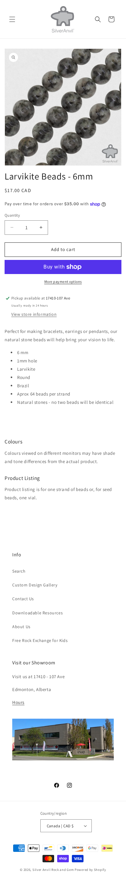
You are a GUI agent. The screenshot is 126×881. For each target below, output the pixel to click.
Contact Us (23, 598)
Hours (18, 702)
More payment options (63, 281)
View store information (34, 314)
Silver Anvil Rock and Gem (53, 869)
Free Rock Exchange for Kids (40, 640)
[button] (12, 19)
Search (19, 571)
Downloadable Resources (37, 613)
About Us (21, 626)
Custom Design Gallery (34, 585)
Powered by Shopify (90, 869)
